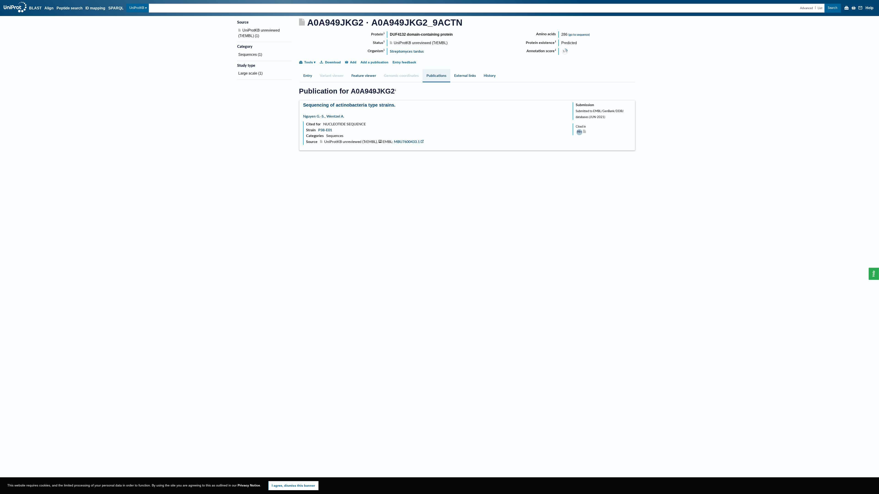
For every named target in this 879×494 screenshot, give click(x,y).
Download (333, 62)
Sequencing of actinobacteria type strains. (349, 104)
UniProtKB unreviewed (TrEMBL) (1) (258, 33)
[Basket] (854, 8)
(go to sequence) (579, 34)
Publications (436, 76)
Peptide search (70, 8)
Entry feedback (404, 62)
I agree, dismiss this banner (293, 485)
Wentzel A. (335, 116)
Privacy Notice (249, 485)
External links (465, 76)
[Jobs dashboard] (846, 8)
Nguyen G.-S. (314, 116)
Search (832, 8)
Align (49, 8)
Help (869, 8)
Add (353, 62)
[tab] (307, 75)
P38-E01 (325, 130)
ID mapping (95, 8)
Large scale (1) (250, 73)
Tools (308, 62)
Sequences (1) (250, 54)
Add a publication (374, 62)
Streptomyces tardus (407, 51)
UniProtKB (136, 8)
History (490, 76)
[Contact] (860, 8)
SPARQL (116, 8)
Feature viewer (363, 76)
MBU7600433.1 (407, 142)
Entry (307, 76)
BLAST (35, 8)
